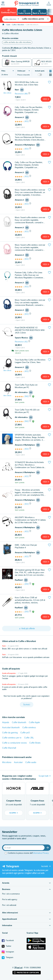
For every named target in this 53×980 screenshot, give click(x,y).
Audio (8, 24)
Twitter (8, 946)
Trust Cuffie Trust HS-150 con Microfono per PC (27, 411)
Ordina (21, 71)
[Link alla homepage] (3, 25)
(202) (26, 584)
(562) (26, 396)
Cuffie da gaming (10, 732)
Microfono (6, 762)
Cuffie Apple (34, 722)
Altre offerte (7, 93)
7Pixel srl (18, 968)
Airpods (5, 722)
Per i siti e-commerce (11, 894)
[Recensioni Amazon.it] (19, 121)
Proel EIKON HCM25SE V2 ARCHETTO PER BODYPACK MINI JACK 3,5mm (30, 330)
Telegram (9, 957)
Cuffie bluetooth (19, 722)
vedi (45, 99)
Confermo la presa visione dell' (28, 853)
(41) (26, 342)
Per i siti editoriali (9, 905)
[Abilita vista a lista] (50, 71)
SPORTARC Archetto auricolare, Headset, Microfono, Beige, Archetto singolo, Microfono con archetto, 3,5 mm (30, 437)
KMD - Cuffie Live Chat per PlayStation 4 (26, 546)
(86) (26, 94)
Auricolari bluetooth (11, 727)
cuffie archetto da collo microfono (17, 42)
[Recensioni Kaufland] (19, 584)
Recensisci (19, 94)
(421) (26, 121)
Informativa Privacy (41, 853)
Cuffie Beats (35, 743)
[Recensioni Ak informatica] (19, 396)
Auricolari (18, 762)
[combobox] (11, 19)
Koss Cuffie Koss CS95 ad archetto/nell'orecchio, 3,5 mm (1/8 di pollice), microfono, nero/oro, (30, 600)
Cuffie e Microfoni (18, 24)
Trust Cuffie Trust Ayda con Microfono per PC (26, 386)
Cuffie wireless (29, 727)
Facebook (9, 940)
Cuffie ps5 (25, 732)
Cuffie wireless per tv (11, 737)
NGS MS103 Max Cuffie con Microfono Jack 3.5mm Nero (26, 83)
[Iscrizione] (48, 847)
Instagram (9, 952)
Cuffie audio (30, 762)
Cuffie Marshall (9, 748)
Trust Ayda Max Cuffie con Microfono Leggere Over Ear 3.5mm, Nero (30, 361)
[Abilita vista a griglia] (50, 75)
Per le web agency (9, 899)
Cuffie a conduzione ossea (14, 743)
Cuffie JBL (29, 737)
